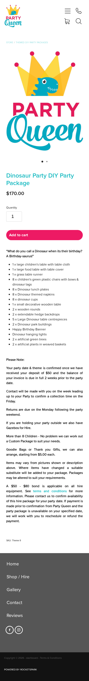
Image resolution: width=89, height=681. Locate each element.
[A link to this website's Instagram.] (19, 630)
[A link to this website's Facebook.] (10, 630)
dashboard (32, 658)
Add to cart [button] (18, 235)
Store (9, 42)
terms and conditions (49, 491)
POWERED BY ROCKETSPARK (20, 669)
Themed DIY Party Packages (32, 42)
